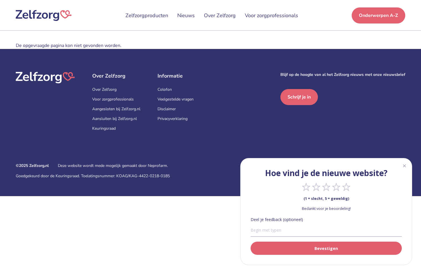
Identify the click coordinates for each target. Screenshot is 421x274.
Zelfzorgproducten (146, 15)
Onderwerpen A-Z (378, 15)
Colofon (165, 89)
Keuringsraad (104, 128)
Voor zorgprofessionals (271, 15)
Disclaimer (167, 109)
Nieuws (186, 15)
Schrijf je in (299, 97)
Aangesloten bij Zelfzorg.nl (116, 109)
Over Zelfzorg (220, 15)
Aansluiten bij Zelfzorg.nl (114, 118)
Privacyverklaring (173, 118)
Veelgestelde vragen (176, 99)
